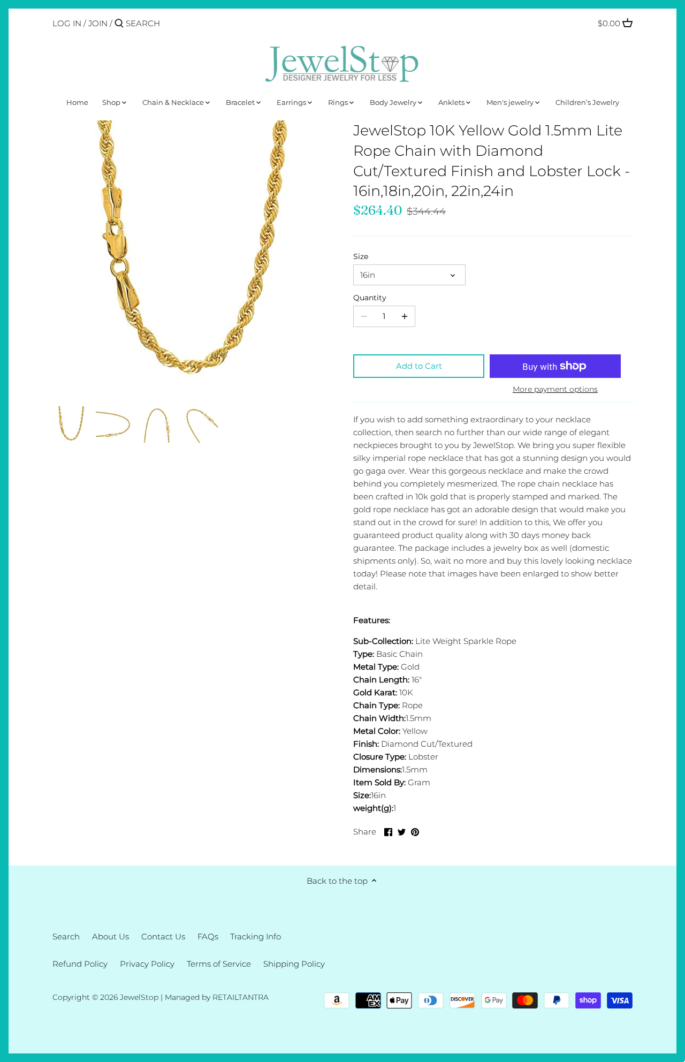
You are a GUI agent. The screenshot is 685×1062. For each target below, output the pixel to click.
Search (66, 936)
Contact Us (163, 936)
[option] (71, 424)
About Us (110, 936)
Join (98, 23)
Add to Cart (419, 366)
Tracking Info (255, 936)
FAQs (207, 936)
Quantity (369, 297)
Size (360, 256)
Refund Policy (80, 964)
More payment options (555, 389)
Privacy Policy (147, 964)
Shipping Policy (294, 964)
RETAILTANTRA (240, 997)
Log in (66, 23)
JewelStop (139, 997)
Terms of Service (219, 964)
